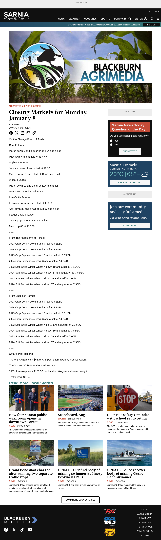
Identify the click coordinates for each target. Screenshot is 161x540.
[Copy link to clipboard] (34, 133)
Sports (62, 419)
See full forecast (130, 183)
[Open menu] (158, 18)
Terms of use (145, 527)
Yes (116, 140)
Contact (145, 510)
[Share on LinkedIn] (22, 133)
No (116, 144)
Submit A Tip (144, 518)
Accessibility (145, 514)
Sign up (151, 25)
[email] (28, 133)
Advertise (145, 522)
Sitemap (144, 535)
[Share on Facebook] (11, 133)
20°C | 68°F (154, 11)
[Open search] (152, 18)
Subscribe (130, 226)
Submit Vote (130, 151)
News (12, 426)
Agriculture (33, 106)
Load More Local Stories (80, 500)
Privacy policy (144, 531)
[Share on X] (17, 133)
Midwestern (16, 106)
